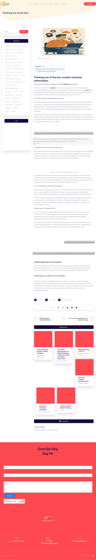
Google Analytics (17, 65)
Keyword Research (20, 72)
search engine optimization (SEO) (11, 88)
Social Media (21, 91)
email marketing (8, 65)
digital (14, 52)
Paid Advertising (8, 82)
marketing (23, 75)
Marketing (45, 411)
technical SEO (18, 95)
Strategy (54, 299)
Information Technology (9, 72)
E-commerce (19, 62)
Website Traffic (16, 108)
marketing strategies (9, 78)
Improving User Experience (19, 68)
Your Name (6, 463)
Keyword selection (8, 75)
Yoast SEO (14, 111)
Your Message (7, 479)
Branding (21, 46)
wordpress (7, 111)
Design (20, 49)
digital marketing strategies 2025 (11, 59)
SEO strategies (8, 91)
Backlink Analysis (8, 46)
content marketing (8, 49)
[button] (58, 307)
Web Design (7, 101)
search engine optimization (10, 85)
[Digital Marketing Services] (5, 4)
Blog (50, 299)
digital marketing (41, 355)
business (53, 88)
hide (43, 66)
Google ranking (8, 68)
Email (5, 471)
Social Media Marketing (9, 95)
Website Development (9, 104)
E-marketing (80, 355)
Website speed (8, 108)
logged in (44, 430)
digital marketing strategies (10, 55)
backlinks (15, 46)
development (7, 52)
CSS (15, 49)
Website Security (19, 104)
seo (21, 88)
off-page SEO (17, 78)
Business (66, 84)
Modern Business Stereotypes (67, 299)
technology (7, 98)
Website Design (15, 101)
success (87, 90)
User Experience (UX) (16, 98)
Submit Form (10, 496)
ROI (23, 82)
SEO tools (15, 91)
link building (17, 75)
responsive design (17, 82)
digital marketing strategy (10, 62)
